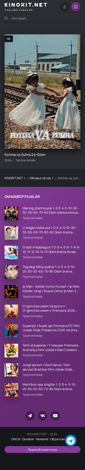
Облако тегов (40, 178)
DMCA (15, 439)
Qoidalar (28, 439)
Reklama (42, 439)
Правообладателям (42, 450)
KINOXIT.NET (14, 178)
